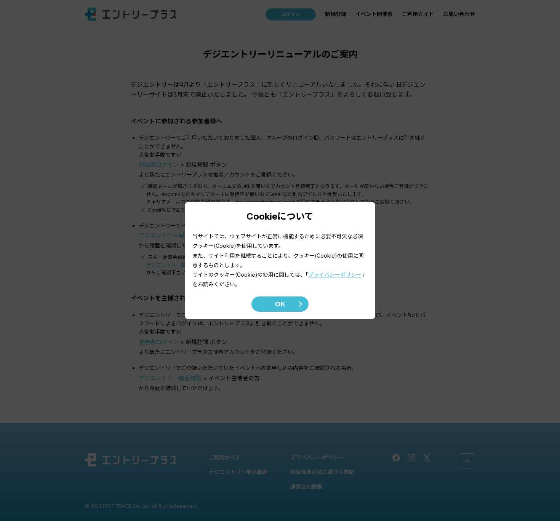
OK (280, 304)
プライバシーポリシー (335, 274)
